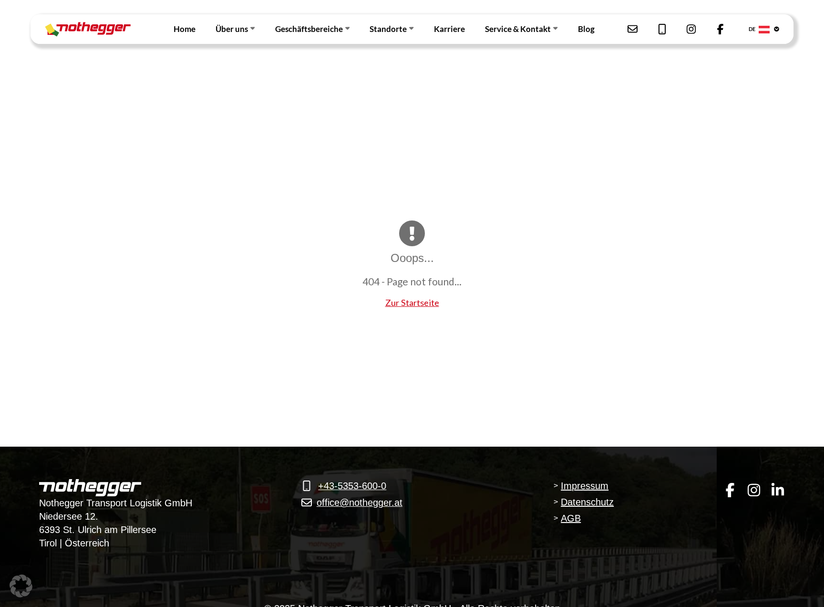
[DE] (772, 29)
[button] (21, 586)
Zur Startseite (412, 302)
